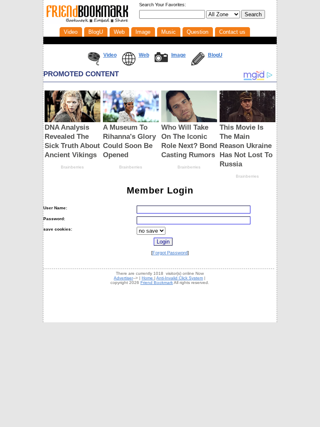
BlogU (215, 55)
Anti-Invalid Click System (179, 278)
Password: (54, 218)
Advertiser (123, 278)
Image (178, 55)
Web (144, 55)
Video (110, 55)
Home (148, 278)
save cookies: (57, 229)
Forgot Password (170, 252)
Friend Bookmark (156, 282)
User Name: (55, 208)
